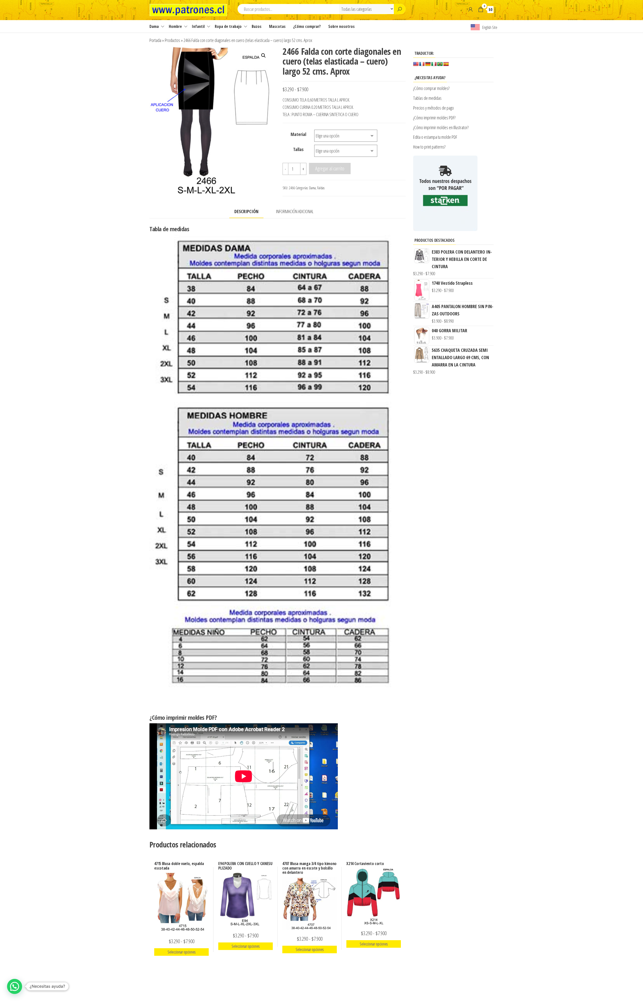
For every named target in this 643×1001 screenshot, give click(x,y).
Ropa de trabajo (228, 26)
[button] (263, 55)
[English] (416, 64)
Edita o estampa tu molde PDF (435, 137)
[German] (428, 64)
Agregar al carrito (329, 168)
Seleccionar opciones (181, 952)
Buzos (256, 26)
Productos (172, 40)
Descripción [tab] (246, 211)
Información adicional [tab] (294, 211)
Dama (154, 26)
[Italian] (434, 64)
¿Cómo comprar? (307, 26)
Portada (155, 40)
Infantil (198, 26)
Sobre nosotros (341, 26)
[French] (422, 64)
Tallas (298, 149)
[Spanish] (446, 64)
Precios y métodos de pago (433, 108)
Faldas (321, 187)
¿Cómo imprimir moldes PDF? (435, 118)
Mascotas (277, 26)
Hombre (175, 26)
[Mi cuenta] (470, 9)
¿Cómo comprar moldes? (431, 88)
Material (298, 134)
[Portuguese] (440, 64)
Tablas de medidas (427, 98)
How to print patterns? (429, 147)
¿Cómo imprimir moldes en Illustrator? (440, 127)
